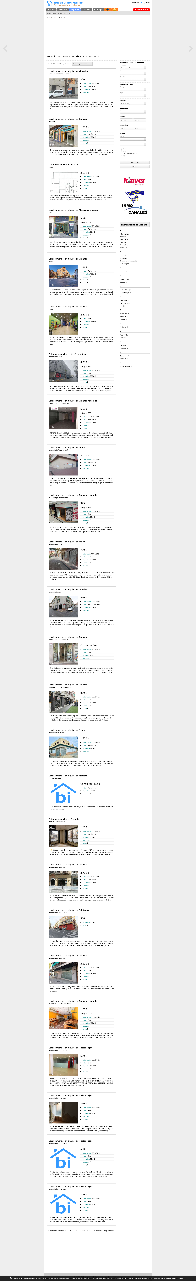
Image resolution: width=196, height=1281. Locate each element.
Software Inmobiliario (64, 13)
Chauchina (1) (124, 258)
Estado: (122, 136)
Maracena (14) (125, 314)
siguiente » (109, 1230)
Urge (124, 151)
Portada (51, 9)
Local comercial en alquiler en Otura (67, 730)
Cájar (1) (123, 255)
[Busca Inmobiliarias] (49, 6)
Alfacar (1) (123, 237)
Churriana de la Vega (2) (128, 261)
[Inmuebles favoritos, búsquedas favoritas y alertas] (114, 9)
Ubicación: (123, 142)
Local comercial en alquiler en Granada (68, 119)
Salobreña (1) (124, 356)
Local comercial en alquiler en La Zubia (68, 589)
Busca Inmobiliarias (68, 2)
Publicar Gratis (141, 9)
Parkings (98, 9)
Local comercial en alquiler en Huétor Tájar (70, 1047)
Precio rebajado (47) (129, 153)
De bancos (126, 149)
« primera (52, 1230)
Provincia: (123, 65)
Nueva (134, 166)
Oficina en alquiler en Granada (64, 164)
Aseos (85, 283)
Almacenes (86, 92)
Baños (85, 143)
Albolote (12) (124, 234)
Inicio (48, 17)
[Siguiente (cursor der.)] (191, 48)
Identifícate (136, 3)
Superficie (86, 89)
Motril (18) (123, 319)
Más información (180, 1278)
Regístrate (146, 3)
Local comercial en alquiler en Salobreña (69, 910)
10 (70, 1230)
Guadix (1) (123, 282)
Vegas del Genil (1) (126, 366)
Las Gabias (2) (125, 303)
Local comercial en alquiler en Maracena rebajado (73, 210)
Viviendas (63, 9)
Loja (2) (122, 306)
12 (76, 1230)
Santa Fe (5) (124, 359)
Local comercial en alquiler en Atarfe (67, 541)
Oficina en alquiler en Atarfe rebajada (68, 354)
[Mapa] (107, 9)
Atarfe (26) (123, 248)
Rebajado (83, 222)
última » (62, 1230)
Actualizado (87, 84)
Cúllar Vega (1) (125, 264)
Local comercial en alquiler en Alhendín (68, 71)
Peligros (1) (124, 348)
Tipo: (121, 93)
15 (84, 1230)
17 (90, 1230)
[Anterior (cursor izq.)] (5, 48)
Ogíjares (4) (124, 335)
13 (78, 1230)
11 (73, 1230)
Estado (85, 86)
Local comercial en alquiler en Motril (67, 447)
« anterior (98, 1230)
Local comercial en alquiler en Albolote (68, 775)
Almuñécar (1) (124, 242)
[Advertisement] (98, 36)
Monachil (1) (124, 316)
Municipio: (123, 71)
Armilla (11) (123, 245)
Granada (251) (125, 279)
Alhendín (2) (124, 239)
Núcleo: (122, 76)
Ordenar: (68, 64)
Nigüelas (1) (124, 327)
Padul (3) (123, 345)
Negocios (75, 9)
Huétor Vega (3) (125, 293)
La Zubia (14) (124, 300)
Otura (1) (123, 337)
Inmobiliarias (51, 13)
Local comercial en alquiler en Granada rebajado (73, 400)
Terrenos (87, 9)
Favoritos (135, 162)
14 (81, 1230)
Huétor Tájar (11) (125, 290)
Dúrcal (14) (123, 271)
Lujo (124, 156)
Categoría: (123, 87)
